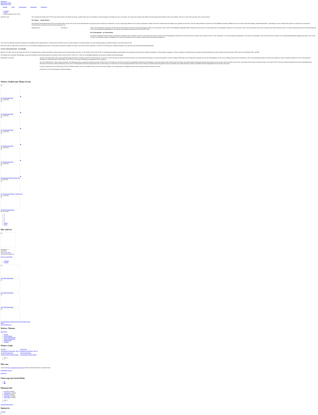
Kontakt (6, 334)
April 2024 (7, 396)
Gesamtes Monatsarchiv (7, 404)
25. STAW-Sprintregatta (7, 114)
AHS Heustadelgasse (25, 353)
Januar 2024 (7, 397)
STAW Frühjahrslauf (9, 339)
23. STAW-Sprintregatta (7, 146)
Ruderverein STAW (6, 3)
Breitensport (33, 7)
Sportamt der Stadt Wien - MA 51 (29, 351)
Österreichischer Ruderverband (28, 354)
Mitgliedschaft (7, 340)
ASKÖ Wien (23, 349)
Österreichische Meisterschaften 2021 (10, 178)
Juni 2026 (6, 391)
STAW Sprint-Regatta (9, 337)
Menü (2, 331)
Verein (13, 7)
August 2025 (7, 393)
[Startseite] (4, 1)
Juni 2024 (6, 394)
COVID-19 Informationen (7, 210)
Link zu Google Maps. (7, 257)
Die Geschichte (8, 336)
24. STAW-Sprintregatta (7, 130)
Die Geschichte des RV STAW (16, 367)
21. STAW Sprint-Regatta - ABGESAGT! (12, 194)
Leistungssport (22, 7)
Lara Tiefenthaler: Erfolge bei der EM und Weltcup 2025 (15, 321)
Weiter (2, 323)
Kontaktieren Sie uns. (6, 370)
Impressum (3, 373)
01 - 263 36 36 (7, 252)
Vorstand (6, 342)
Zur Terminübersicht (6, 324)
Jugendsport (44, 7)
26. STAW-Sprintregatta (7, 98)
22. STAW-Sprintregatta (7, 162)
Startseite (5, 7)
